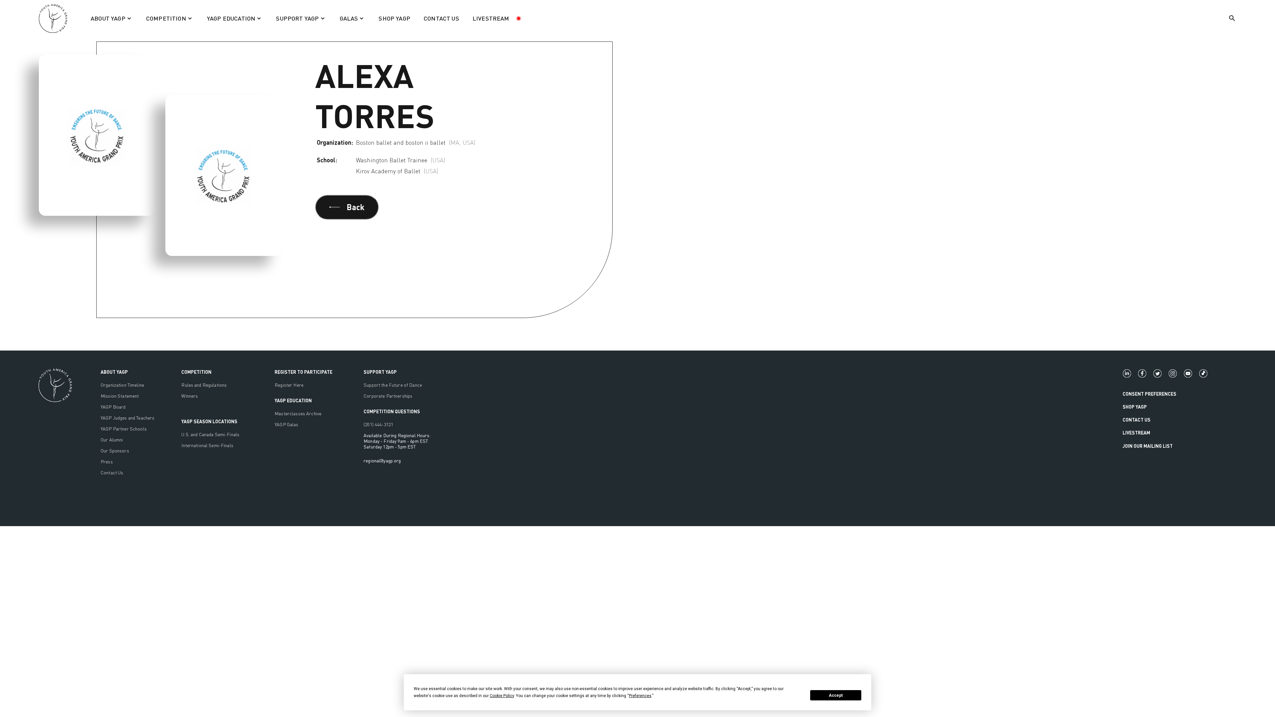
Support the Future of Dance (393, 385)
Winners (189, 396)
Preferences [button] (640, 695)
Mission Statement (120, 396)
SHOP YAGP (394, 18)
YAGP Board (113, 407)
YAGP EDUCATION (293, 400)
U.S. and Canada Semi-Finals (210, 434)
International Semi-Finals (207, 445)
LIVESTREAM (490, 18)
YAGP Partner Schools (124, 429)
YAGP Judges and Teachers (127, 418)
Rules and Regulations (204, 385)
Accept (836, 695)
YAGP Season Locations (209, 421)
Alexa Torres (91, 29)
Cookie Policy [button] (502, 695)
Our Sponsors (115, 450)
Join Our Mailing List (1148, 446)
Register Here (289, 385)
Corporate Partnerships (388, 396)
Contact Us (112, 472)
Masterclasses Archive (298, 413)
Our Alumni (112, 439)
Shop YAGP (1135, 407)
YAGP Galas (286, 424)
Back (356, 207)
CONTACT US (441, 18)
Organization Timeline (122, 385)
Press (107, 461)
